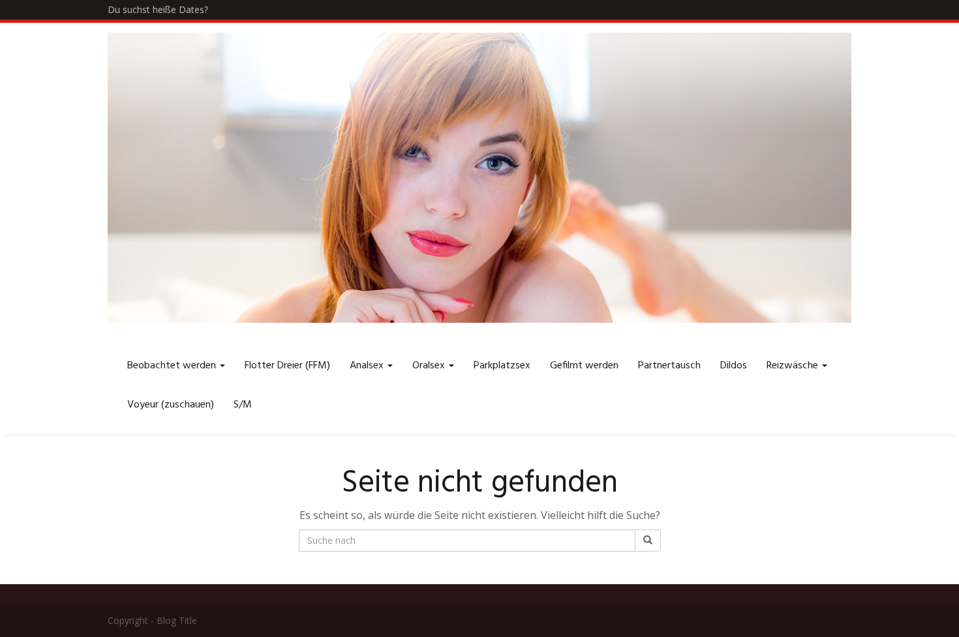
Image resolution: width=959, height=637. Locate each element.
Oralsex (430, 365)
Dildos (733, 365)
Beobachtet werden (173, 365)
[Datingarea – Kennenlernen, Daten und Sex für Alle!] (479, 178)
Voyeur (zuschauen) (170, 404)
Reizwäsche (794, 365)
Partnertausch (669, 365)
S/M (243, 404)
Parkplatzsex (502, 365)
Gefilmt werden (584, 365)
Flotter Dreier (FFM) (287, 365)
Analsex (368, 365)
